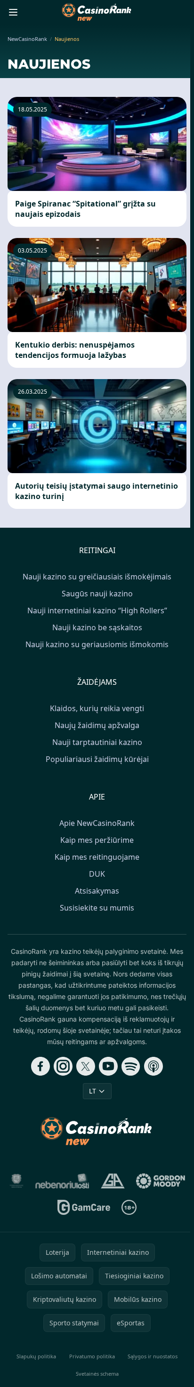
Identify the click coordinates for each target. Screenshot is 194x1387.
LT (92, 1090)
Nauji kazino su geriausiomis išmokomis (97, 644)
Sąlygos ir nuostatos (153, 1356)
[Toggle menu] (13, 12)
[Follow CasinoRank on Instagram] (63, 1066)
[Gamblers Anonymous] (113, 1181)
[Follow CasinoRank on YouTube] (108, 1066)
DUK (97, 874)
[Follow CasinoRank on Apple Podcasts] (153, 1066)
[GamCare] (83, 1207)
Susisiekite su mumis (97, 908)
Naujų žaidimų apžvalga (97, 725)
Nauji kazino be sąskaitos (97, 627)
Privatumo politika (92, 1356)
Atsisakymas (97, 891)
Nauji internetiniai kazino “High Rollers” (97, 610)
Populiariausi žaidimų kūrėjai (97, 759)
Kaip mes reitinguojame (97, 857)
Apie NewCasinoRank (97, 823)
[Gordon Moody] (160, 1181)
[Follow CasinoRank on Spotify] (130, 1066)
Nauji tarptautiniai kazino (97, 742)
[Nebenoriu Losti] (62, 1181)
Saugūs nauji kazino (97, 593)
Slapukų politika (36, 1356)
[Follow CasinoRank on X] (85, 1066)
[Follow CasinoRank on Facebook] (40, 1066)
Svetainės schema (97, 1373)
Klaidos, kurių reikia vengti (97, 708)
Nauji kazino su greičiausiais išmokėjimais (97, 576)
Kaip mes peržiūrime (97, 840)
